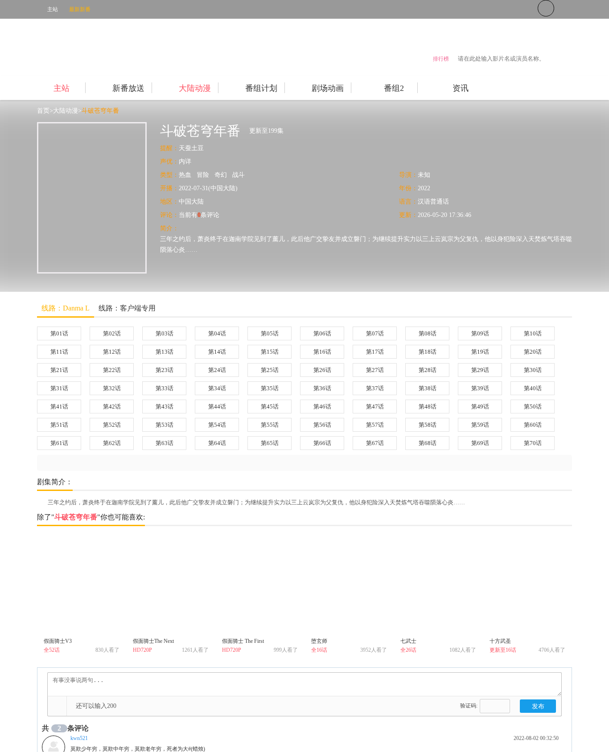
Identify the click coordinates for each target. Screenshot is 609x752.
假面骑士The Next (153, 641)
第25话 (270, 370)
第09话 (480, 333)
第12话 (112, 351)
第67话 (375, 443)
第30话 (533, 370)
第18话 (427, 351)
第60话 (533, 424)
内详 (185, 161)
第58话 (427, 424)
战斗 (238, 175)
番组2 (394, 88)
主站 (52, 9)
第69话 (480, 443)
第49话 (480, 406)
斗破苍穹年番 (100, 110)
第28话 (427, 370)
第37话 (375, 388)
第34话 (217, 388)
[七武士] (438, 585)
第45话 (270, 406)
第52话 (112, 424)
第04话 (217, 333)
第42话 (112, 406)
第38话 (427, 388)
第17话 (375, 351)
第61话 (59, 443)
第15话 (270, 351)
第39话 (480, 388)
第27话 (375, 370)
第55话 (270, 424)
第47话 (375, 406)
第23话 (164, 370)
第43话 (164, 406)
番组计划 (261, 88)
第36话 (322, 388)
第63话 (164, 443)
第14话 (217, 351)
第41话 (59, 406)
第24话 (217, 370)
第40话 (533, 388)
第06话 (322, 333)
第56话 (322, 424)
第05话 (270, 333)
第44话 (217, 406)
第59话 (480, 424)
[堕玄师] (349, 585)
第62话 (112, 443)
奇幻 (220, 175)
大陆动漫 (195, 88)
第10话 (533, 333)
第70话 (533, 443)
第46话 (322, 406)
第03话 (164, 333)
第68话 (427, 443)
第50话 (533, 406)
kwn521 (79, 738)
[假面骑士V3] (81, 585)
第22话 (112, 370)
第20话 (533, 351)
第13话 (164, 351)
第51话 (59, 424)
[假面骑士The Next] (171, 585)
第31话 (59, 388)
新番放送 (128, 88)
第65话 (270, 443)
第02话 (112, 333)
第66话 (322, 443)
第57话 (375, 424)
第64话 (217, 443)
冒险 (203, 175)
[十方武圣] (527, 585)
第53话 (164, 424)
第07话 (375, 333)
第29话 (480, 370)
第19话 (480, 351)
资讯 (461, 88)
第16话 (322, 351)
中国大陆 (191, 201)
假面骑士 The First (243, 641)
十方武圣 (500, 641)
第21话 (59, 370)
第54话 (217, 424)
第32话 (112, 388)
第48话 (427, 406)
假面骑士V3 (58, 641)
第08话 (427, 333)
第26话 (322, 370)
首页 (43, 110)
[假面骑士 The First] (260, 585)
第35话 (270, 388)
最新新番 (80, 9)
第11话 (59, 351)
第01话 (59, 333)
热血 (185, 175)
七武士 (408, 641)
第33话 (164, 388)
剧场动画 (328, 88)
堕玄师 (319, 641)
